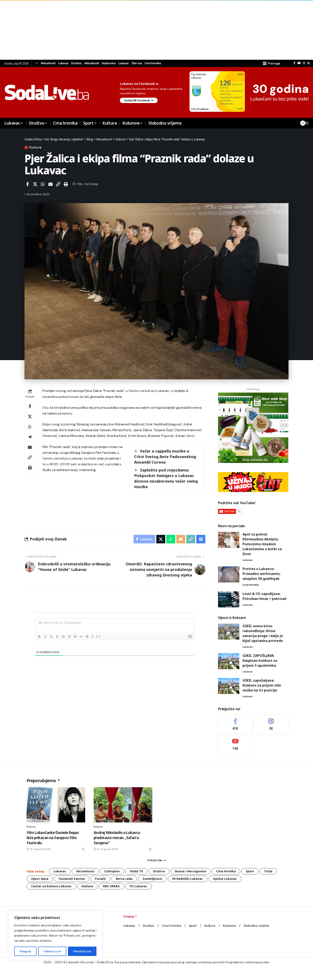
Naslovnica (109, 63)
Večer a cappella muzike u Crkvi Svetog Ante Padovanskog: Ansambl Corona (165, 456)
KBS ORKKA (111, 886)
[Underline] (51, 636)
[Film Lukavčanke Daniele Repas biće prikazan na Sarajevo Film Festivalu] (56, 804)
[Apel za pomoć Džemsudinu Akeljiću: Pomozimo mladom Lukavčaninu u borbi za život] (228, 540)
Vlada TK (136, 871)
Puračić (100, 879)
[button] (271, 63)
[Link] (87, 636)
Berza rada (124, 879)
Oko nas (137, 63)
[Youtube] (235, 744)
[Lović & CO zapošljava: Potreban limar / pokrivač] (228, 599)
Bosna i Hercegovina (190, 871)
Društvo (76, 63)
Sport (250, 871)
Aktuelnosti (48, 63)
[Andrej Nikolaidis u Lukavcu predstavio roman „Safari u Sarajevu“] (123, 804)
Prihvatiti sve (82, 951)
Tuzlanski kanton (71, 879)
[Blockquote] (75, 636)
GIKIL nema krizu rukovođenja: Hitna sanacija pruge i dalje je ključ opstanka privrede (263, 633)
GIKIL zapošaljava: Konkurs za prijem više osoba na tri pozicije (262, 685)
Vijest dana (39, 879)
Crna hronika (153, 63)
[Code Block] (81, 636)
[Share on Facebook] (27, 184)
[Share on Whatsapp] (43, 184)
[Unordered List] (69, 636)
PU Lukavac (138, 886)
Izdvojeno (112, 871)
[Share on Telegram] (30, 437)
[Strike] (57, 636)
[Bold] (39, 636)
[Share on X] (35, 184)
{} (92, 636)
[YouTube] (299, 63)
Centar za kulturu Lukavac (51, 886)
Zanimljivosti (152, 879)
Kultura (35, 147)
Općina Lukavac (225, 879)
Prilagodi (25, 951)
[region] (55, 935)
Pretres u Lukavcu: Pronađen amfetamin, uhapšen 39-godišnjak (262, 573)
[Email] (50, 184)
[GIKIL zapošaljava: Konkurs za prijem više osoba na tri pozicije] (228, 686)
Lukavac (63, 63)
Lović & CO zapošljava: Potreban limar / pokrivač (264, 596)
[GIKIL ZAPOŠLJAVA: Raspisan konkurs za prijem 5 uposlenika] (228, 661)
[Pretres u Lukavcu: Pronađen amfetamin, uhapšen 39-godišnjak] (228, 574)
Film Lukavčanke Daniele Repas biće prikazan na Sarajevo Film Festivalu (53, 837)
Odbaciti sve (52, 951)
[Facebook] (294, 63)
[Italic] (45, 636)
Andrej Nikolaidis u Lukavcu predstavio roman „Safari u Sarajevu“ (117, 837)
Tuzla (268, 871)
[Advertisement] (128, 30)
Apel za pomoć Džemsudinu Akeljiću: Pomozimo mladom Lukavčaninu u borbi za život (262, 544)
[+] (98, 636)
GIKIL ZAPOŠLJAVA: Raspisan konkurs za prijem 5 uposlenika (260, 660)
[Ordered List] (63, 636)
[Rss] (308, 63)
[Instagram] (304, 63)
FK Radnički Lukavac (187, 879)
